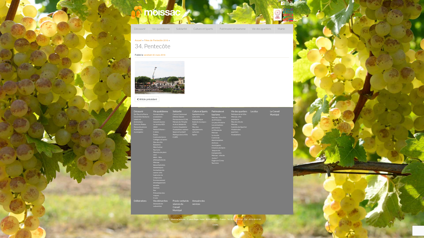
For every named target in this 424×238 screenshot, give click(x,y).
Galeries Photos (140, 124)
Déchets (156, 188)
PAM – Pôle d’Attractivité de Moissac (159, 159)
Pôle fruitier (157, 147)
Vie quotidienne (161, 28)
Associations (236, 135)
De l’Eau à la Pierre (141, 114)
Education (157, 119)
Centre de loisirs (159, 137)
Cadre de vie (158, 175)
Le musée (215, 135)
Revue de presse (140, 127)
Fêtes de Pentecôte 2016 (156, 40)
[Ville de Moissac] (156, 10)
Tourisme (156, 150)
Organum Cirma (218, 160)
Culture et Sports (203, 28)
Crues (155, 198)
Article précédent (148, 99)
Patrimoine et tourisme (233, 28)
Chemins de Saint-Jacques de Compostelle (219, 150)
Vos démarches (160, 200)
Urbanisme (157, 178)
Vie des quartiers (261, 28)
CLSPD (175, 137)
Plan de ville (157, 142)
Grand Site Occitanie (141, 117)
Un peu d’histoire (218, 122)
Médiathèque (197, 119)
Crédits (215, 224)
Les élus (254, 111)
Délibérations (140, 200)
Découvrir (140, 28)
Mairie (281, 28)
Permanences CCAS (180, 119)
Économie (156, 145)
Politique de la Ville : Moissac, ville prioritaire (239, 116)
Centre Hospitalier (180, 127)
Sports (194, 135)
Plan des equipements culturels (197, 129)
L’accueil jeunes (159, 122)
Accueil (138, 40)
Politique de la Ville (180, 135)
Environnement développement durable (159, 182)
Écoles (155, 135)
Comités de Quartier (239, 127)
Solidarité (181, 28)
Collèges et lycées (160, 139)
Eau (154, 190)
